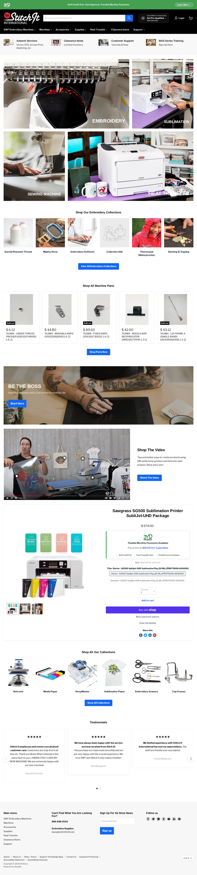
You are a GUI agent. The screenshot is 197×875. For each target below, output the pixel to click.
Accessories (62, 29)
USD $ (186, 858)
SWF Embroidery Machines (19, 29)
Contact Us (71, 857)
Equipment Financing (88, 857)
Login (181, 18)
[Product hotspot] (64, 458)
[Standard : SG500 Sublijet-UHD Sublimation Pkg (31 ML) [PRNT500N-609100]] (148, 583)
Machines (44, 29)
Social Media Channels (38, 860)
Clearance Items (120, 29)
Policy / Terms (30, 857)
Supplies (80, 29)
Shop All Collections (98, 702)
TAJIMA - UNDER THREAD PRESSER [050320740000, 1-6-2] (21, 336)
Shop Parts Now (98, 352)
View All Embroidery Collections (98, 266)
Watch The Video (149, 477)
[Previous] (6, 758)
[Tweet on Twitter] (145, 635)
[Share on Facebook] (140, 635)
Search (7, 857)
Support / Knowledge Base (51, 857)
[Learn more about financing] (98, 5)
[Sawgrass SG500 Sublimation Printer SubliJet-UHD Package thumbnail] (12, 609)
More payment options (147, 617)
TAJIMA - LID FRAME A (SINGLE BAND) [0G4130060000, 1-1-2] (173, 336)
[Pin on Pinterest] (154, 635)
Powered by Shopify (12, 866)
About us (17, 857)
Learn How (162, 548)
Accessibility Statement (14, 860)
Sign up (107, 830)
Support (138, 29)
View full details (147, 623)
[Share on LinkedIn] (150, 635)
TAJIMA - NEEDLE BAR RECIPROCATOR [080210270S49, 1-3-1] (134, 336)
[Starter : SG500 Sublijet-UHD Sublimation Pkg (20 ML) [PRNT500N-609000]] (147, 576)
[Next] (190, 758)
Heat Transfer (98, 29)
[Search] (129, 18)
